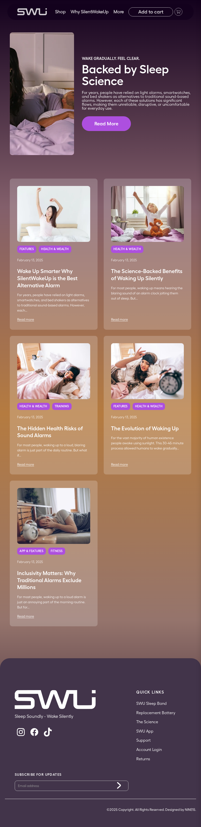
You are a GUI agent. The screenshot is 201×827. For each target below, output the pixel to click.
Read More (106, 123)
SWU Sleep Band (151, 703)
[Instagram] (21, 732)
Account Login (149, 749)
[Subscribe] (119, 785)
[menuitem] (118, 12)
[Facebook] (34, 732)
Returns (143, 759)
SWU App (144, 731)
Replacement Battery (155, 712)
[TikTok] (48, 732)
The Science (147, 722)
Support (143, 740)
